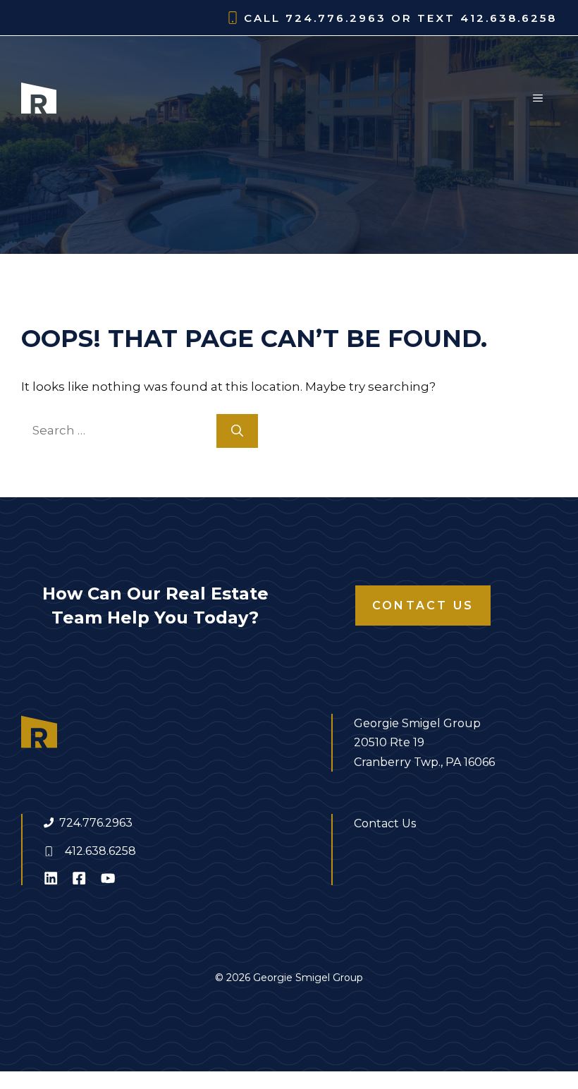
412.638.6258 (100, 851)
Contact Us (423, 605)
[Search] (237, 431)
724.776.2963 (96, 822)
